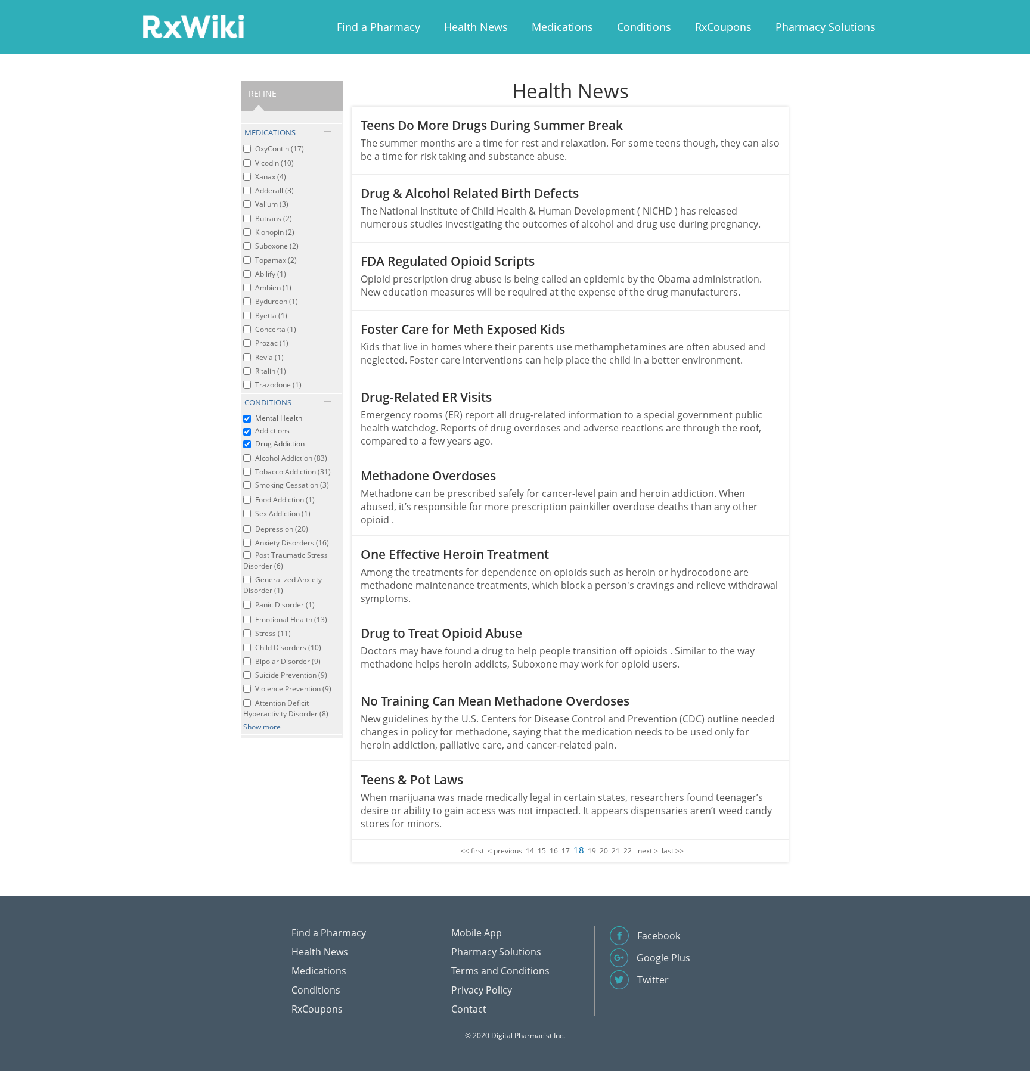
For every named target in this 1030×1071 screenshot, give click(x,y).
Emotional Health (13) (291, 619)
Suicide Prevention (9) (291, 675)
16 (554, 851)
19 (592, 851)
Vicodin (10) (274, 163)
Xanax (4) (270, 177)
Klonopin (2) (274, 232)
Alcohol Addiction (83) (291, 458)
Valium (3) (271, 204)
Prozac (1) (271, 343)
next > (648, 851)
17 (565, 851)
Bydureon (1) (276, 301)
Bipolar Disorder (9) (288, 661)
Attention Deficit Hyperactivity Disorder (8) (285, 708)
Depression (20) (281, 529)
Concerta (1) (275, 329)
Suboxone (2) (277, 246)
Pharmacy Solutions (825, 27)
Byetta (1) (271, 316)
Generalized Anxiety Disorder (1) (282, 585)
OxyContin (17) (279, 149)
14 (530, 851)
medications (270, 132)
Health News (476, 27)
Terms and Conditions (500, 970)
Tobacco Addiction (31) (293, 472)
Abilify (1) (270, 274)
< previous (505, 851)
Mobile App (476, 932)
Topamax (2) (276, 260)
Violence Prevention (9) (293, 689)
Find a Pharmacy (378, 27)
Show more (262, 727)
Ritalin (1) (270, 371)
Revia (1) (269, 357)
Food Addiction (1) (285, 500)
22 (627, 851)
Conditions (644, 27)
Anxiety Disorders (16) (292, 543)
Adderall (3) (274, 190)
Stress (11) (273, 633)
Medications (562, 27)
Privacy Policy (481, 990)
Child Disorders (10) (288, 647)
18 (578, 850)
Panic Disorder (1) (285, 605)
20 (604, 851)
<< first (472, 851)
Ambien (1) (273, 288)
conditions (267, 402)
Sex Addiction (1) (283, 513)
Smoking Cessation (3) (292, 485)
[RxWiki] (193, 26)
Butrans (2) (273, 218)
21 (616, 851)
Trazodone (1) (278, 385)
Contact (468, 1009)
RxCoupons (723, 27)
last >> (673, 851)
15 (542, 851)
